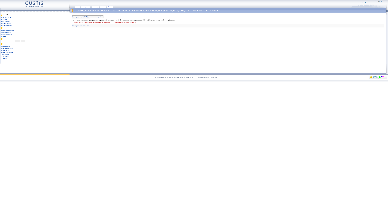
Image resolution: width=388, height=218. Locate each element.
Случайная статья (6, 34)
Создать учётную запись (368, 2)
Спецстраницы (5, 50)
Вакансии (4, 19)
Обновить (110, 6)
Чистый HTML (5, 54)
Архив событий (6, 23)
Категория (75, 17)
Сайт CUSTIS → (6, 17)
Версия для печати (7, 52)
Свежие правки (6, 32)
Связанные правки (7, 48)
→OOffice (4, 58)
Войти (381, 2)
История (103, 6)
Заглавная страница (7, 30)
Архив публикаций (6, 25)
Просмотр (95, 6)
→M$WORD (4, 56)
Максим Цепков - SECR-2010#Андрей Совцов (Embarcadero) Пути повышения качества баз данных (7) (105, 22)
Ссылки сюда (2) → (97, 17)
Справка (3, 36)
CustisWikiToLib (84, 17)
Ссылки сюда (5, 46)
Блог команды (5, 21)
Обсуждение (85, 6)
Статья (77, 6)
